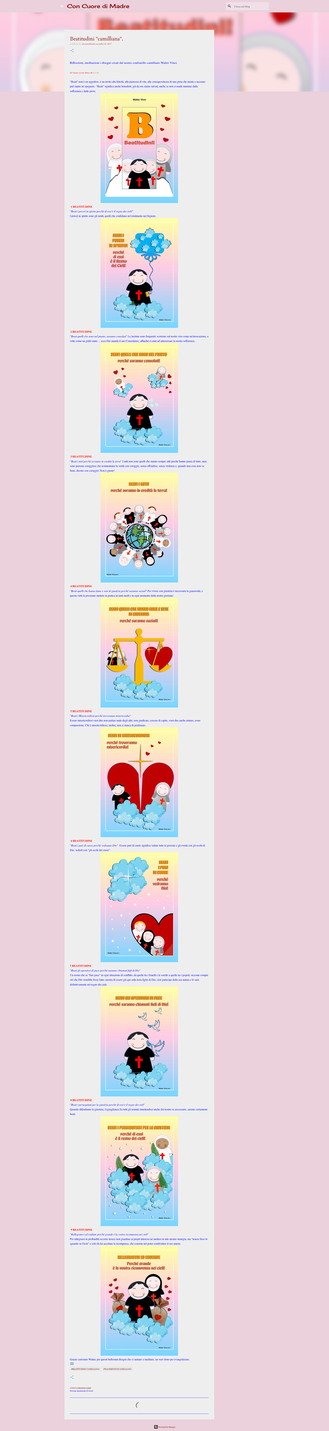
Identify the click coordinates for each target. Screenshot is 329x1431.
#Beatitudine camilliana (85, 1369)
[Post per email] (72, 1364)
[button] (72, 51)
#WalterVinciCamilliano (117, 1369)
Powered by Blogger (166, 1427)
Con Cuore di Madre (98, 6)
